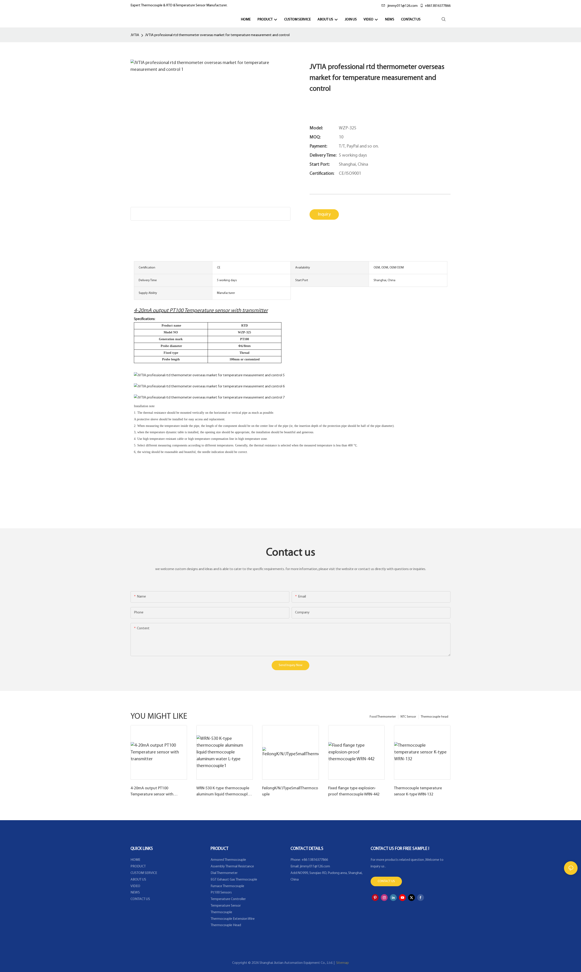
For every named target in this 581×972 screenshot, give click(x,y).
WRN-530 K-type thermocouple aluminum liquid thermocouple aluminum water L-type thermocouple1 (223, 792)
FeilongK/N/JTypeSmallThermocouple (290, 791)
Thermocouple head (434, 717)
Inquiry (324, 214)
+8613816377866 (438, 6)
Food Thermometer (383, 717)
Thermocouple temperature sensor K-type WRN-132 (418, 791)
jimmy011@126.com (402, 6)
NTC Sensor (408, 717)
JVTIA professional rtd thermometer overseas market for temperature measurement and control (217, 35)
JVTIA (134, 35)
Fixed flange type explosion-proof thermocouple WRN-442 (353, 791)
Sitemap (342, 963)
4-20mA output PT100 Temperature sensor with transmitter (151, 792)
